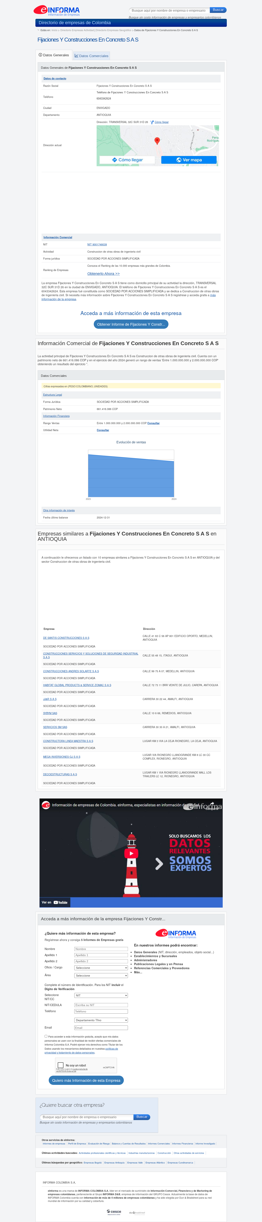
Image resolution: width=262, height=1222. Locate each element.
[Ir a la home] (56, 9)
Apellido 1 (51, 955)
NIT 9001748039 (97, 244)
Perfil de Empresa (77, 1143)
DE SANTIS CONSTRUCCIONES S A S (66, 638)
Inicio (55, 30)
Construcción (164, 1152)
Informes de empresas (54, 1143)
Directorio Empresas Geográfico (113, 30)
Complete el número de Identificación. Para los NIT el (84, 987)
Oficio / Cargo (53, 967)
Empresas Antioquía (114, 1162)
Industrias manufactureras (142, 1152)
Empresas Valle (135, 1162)
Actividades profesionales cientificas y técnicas (102, 1152)
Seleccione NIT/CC (52, 997)
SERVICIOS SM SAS (55, 727)
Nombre (50, 949)
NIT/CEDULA (53, 1005)
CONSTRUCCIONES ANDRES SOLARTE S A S (71, 671)
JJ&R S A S (49, 699)
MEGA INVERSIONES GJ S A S (61, 757)
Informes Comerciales (159, 1143)
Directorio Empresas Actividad (77, 30)
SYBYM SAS (50, 713)
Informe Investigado (205, 1143)
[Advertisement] (131, 203)
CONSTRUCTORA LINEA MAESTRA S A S (68, 741)
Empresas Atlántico (155, 1162)
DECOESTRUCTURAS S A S (60, 774)
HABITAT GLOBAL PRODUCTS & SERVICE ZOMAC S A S (77, 685)
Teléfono (50, 1011)
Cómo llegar (162, 122)
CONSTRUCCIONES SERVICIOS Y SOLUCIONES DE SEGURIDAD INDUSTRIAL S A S (90, 655)
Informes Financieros (182, 1143)
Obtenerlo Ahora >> (103, 274)
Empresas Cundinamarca (180, 1162)
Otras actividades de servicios (189, 1152)
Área (48, 975)
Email (48, 1027)
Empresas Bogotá (93, 1162)
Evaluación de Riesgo (99, 1143)
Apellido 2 (51, 961)
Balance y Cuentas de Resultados (129, 1143)
